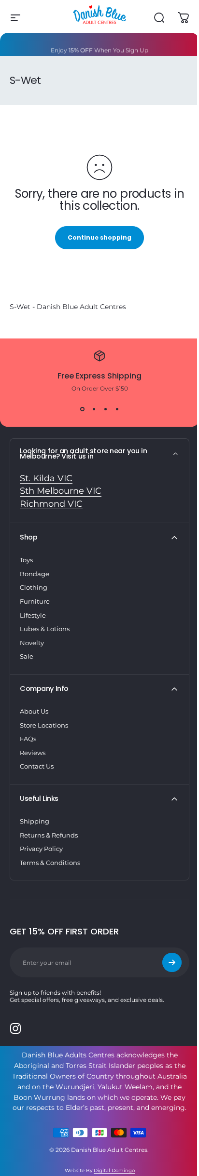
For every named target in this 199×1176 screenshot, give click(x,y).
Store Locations (44, 725)
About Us (34, 711)
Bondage (34, 574)
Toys (26, 560)
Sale (26, 656)
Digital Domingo (114, 1170)
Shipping (34, 821)
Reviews (32, 753)
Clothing (33, 587)
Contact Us (37, 766)
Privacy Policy (41, 848)
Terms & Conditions (50, 862)
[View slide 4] (117, 409)
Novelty (32, 643)
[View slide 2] (94, 409)
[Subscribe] (172, 962)
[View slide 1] (82, 409)
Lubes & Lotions (45, 629)
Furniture (35, 601)
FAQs (28, 739)
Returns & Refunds (49, 835)
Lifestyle (33, 615)
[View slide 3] (105, 409)
